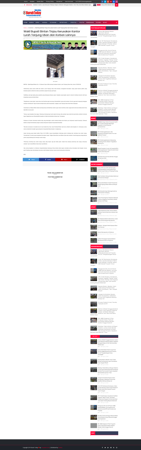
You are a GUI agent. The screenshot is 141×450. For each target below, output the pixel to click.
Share (49, 159)
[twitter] (105, 1)
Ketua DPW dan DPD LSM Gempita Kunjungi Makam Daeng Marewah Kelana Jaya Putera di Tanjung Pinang (108, 169)
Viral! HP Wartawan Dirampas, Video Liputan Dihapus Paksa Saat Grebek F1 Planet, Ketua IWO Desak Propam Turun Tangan (104, 44)
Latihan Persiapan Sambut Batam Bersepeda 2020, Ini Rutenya (106, 239)
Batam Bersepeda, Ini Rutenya (106, 232)
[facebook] (102, 1)
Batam (87, 4)
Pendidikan (90, 22)
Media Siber (40, 1)
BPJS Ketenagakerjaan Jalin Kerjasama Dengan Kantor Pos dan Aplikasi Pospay (107, 133)
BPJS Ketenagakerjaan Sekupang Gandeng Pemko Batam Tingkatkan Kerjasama (107, 141)
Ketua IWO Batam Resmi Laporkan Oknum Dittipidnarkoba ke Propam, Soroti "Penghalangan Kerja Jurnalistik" (103, 34)
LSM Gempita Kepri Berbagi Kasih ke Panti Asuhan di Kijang (107, 192)
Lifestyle (73, 22)
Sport (105, 22)
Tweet (33, 159)
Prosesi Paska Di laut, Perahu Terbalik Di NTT (107, 84)
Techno (98, 22)
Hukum (44, 22)
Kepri (37, 22)
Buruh (31, 22)
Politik (81, 22)
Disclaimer (59, 1)
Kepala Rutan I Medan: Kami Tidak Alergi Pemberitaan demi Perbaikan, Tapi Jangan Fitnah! (107, 70)
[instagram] (116, 1)
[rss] (114, 447)
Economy (53, 22)
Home (25, 1)
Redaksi (32, 1)
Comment (82, 159)
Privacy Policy (50, 1)
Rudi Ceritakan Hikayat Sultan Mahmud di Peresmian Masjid (108, 176)
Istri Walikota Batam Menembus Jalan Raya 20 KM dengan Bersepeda (108, 219)
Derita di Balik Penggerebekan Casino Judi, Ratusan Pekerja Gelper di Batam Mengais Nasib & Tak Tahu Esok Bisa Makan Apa (45, 5)
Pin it (65, 159)
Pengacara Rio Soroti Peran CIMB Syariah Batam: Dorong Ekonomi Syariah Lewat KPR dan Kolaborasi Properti (107, 53)
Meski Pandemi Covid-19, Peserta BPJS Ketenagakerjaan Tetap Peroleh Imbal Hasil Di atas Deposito (108, 150)
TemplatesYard (45, 447)
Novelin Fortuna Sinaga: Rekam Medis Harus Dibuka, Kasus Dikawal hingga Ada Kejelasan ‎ (108, 417)
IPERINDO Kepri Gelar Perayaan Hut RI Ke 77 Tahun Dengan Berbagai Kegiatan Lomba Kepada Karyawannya (107, 124)
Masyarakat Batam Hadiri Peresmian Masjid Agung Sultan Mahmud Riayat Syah (107, 184)
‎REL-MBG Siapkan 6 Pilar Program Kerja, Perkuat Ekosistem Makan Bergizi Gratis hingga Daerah (106, 102)
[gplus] (108, 1)
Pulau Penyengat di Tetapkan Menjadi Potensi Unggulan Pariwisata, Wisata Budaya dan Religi (108, 199)
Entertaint (63, 22)
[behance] (114, 1)
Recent (95, 336)
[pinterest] (111, 1)
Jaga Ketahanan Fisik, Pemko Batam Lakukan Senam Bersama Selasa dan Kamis (108, 212)
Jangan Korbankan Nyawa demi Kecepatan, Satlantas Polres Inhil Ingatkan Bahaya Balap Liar (107, 78)
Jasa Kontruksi (69, 1)
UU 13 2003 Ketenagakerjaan (84, 1)
